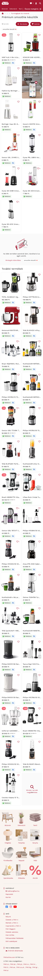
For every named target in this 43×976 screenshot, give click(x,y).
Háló (35, 860)
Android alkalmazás (15, 951)
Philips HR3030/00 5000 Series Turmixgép (18, 764)
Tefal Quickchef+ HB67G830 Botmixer (16, 631)
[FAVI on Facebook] (7, 907)
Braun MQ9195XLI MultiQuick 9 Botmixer (17, 364)
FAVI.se (13, 967)
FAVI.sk (13, 964)
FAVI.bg (29, 967)
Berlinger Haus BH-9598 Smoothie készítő (18, 124)
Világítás (8, 843)
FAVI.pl (20, 964)
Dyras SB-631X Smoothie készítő (14, 224)
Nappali (21, 860)
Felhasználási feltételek (14, 938)
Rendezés (23, 24)
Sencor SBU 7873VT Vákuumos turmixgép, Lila (20, 531)
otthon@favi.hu (13, 891)
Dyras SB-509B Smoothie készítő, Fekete (18, 191)
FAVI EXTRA (10, 935)
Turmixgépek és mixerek (20, 13)
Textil (21, 9)
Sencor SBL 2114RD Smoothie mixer (16, 157)
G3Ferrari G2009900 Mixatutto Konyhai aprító (19, 731)
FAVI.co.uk (20, 967)
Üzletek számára (12, 932)
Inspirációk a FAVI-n (13, 926)
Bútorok (5, 9)
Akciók (35, 878)
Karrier (8, 897)
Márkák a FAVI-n (12, 923)
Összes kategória (31, 9)
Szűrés (36, 24)
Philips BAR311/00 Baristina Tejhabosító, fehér (19, 697)
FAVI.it (6, 967)
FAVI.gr (35, 967)
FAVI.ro (26, 964)
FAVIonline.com (9, 957)
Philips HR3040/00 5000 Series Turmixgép (18, 564)
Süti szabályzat (11, 941)
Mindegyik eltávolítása (13, 260)
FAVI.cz (6, 964)
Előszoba (21, 878)
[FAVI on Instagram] (11, 907)
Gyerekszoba (8, 878)
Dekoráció (13, 9)
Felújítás (21, 843)
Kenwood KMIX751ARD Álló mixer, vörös (17, 330)
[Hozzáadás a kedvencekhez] (18, 35)
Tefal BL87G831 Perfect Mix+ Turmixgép (17, 464)
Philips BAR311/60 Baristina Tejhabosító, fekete (20, 664)
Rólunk (8, 917)
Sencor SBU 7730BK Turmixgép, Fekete (17, 431)
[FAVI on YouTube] (15, 907)
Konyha (35, 843)
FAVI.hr (33, 964)
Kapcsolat (9, 894)
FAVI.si (6, 970)
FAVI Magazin (10, 929)
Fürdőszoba (8, 860)
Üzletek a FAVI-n (12, 920)
